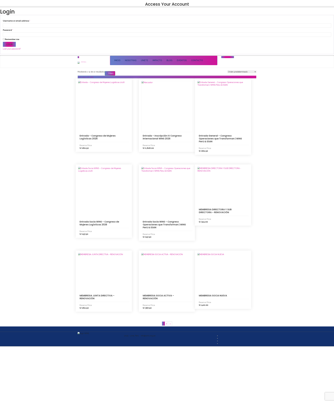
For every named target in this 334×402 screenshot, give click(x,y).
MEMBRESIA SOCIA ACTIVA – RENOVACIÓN (158, 297)
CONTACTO (197, 60)
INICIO (117, 60)
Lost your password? (12, 49)
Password (8, 30)
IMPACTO (157, 60)
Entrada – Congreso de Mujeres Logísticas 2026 (98, 137)
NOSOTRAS (130, 60)
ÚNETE (144, 60)
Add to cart (102, 100)
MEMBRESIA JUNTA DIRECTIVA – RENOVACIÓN (97, 297)
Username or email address (16, 21)
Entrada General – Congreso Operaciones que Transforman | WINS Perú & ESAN (220, 138)
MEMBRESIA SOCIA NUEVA (213, 295)
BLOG (169, 60)
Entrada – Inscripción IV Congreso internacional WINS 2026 (162, 137)
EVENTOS (182, 60)
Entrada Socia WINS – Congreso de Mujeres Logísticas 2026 (99, 223)
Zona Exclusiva (227, 57)
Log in (9, 44)
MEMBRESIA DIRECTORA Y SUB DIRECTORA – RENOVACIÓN (215, 211)
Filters (111, 73)
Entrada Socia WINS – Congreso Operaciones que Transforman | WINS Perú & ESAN (164, 224)
